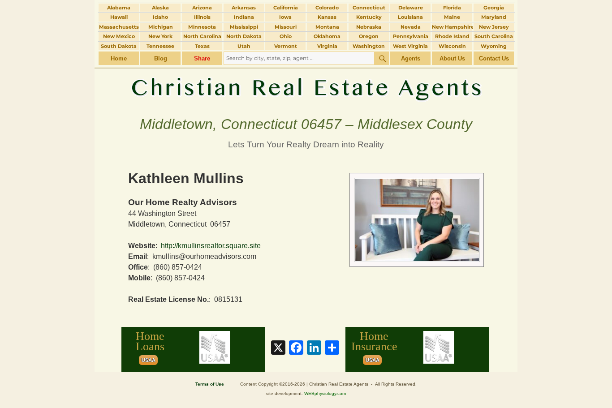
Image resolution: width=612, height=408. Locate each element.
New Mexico (119, 36)
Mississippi (244, 27)
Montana (327, 27)
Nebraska (368, 27)
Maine (452, 17)
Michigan (160, 27)
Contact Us (494, 58)
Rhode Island (452, 36)
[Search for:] (299, 58)
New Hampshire (452, 27)
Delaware (410, 7)
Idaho (160, 17)
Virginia (327, 46)
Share (202, 58)
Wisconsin (452, 46)
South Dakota (119, 46)
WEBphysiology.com (325, 393)
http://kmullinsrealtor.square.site (211, 245)
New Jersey (494, 27)
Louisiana (410, 17)
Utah (243, 46)
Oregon (369, 36)
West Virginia (410, 46)
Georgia (493, 7)
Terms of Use (209, 384)
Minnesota (202, 27)
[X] (278, 348)
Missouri (286, 27)
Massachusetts (119, 27)
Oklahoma (327, 36)
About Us (452, 58)
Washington (369, 46)
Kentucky (369, 17)
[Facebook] (296, 348)
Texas (202, 46)
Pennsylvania (410, 36)
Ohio (286, 36)
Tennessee (160, 46)
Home (119, 58)
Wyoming (494, 46)
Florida (452, 7)
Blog (160, 58)
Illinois (202, 17)
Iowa (285, 17)
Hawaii (119, 17)
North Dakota (244, 36)
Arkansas (244, 7)
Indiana (244, 17)
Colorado (327, 7)
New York (160, 36)
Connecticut (369, 7)
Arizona (202, 7)
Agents (410, 58)
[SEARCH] (382, 58)
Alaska (160, 7)
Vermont (285, 46)
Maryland (493, 17)
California (285, 7)
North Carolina (202, 36)
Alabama (118, 7)
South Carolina (493, 36)
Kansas (327, 17)
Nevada (411, 27)
